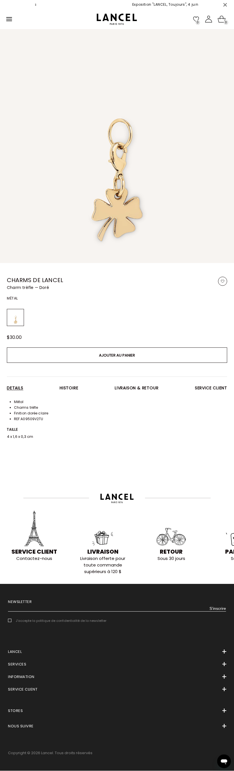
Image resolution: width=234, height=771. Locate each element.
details (15, 388)
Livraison (102, 551)
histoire (69, 388)
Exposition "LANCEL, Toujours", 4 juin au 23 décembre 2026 (160, 4)
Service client (211, 388)
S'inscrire (217, 608)
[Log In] (208, 19)
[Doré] (15, 317)
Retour (171, 551)
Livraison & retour (136, 388)
